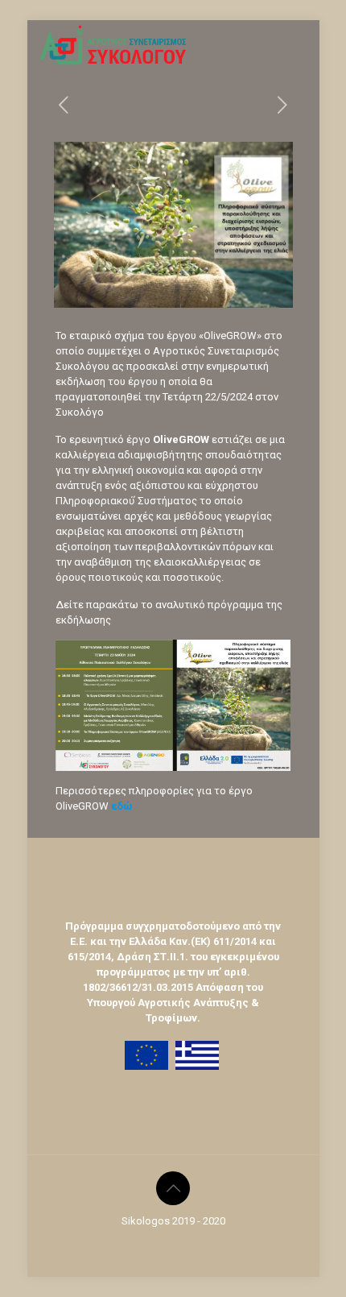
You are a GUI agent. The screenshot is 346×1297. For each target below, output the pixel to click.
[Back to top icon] (173, 1188)
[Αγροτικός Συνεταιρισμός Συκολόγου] (113, 44)
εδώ (122, 806)
